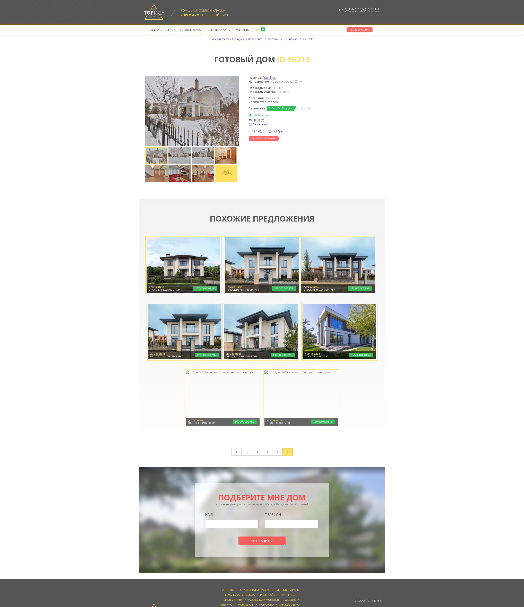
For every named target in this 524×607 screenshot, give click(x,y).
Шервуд (290, 599)
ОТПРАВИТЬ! (262, 541)
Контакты (242, 30)
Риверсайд (267, 595)
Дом (156, 287)
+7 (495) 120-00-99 (359, 9)
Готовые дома (190, 30)
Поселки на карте (218, 30)
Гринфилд (269, 78)
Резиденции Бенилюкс (255, 590)
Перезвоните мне (359, 29)
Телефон (273, 514)
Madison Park (233, 599)
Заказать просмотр (264, 138)
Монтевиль (246, 604)
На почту (258, 120)
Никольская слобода (239, 595)
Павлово (226, 590)
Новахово (266, 604)
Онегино (226, 604)
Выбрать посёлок (162, 30)
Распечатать (260, 124)
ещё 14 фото (226, 172)
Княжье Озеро (289, 604)
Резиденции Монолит (263, 599)
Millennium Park (288, 590)
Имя (209, 514)
